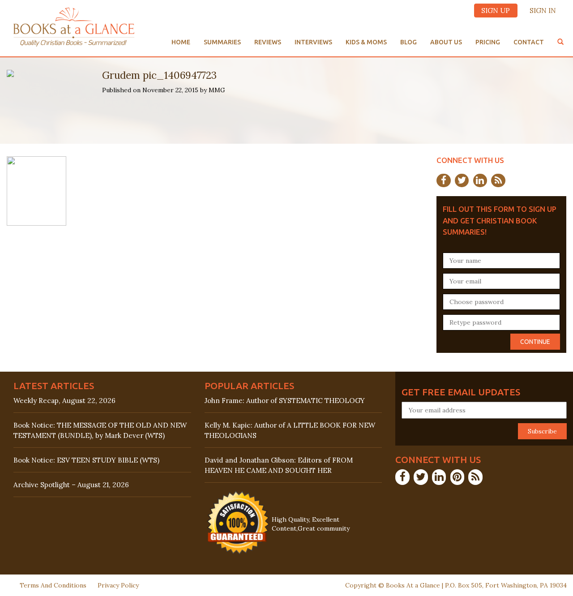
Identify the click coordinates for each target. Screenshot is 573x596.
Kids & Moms (366, 42)
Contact (528, 42)
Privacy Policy (118, 585)
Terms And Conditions (53, 585)
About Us (446, 42)
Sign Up (495, 10)
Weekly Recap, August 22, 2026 (64, 400)
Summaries (222, 42)
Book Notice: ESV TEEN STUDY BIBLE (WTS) (86, 460)
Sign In (543, 10)
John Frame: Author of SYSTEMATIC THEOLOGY (285, 400)
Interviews (313, 42)
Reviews (267, 42)
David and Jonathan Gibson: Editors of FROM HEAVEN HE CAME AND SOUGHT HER (279, 465)
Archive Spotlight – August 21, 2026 (71, 484)
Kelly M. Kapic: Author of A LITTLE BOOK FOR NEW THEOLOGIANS (290, 430)
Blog (408, 42)
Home (180, 42)
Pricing (487, 42)
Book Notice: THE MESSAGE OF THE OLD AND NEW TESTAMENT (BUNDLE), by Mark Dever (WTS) (100, 430)
